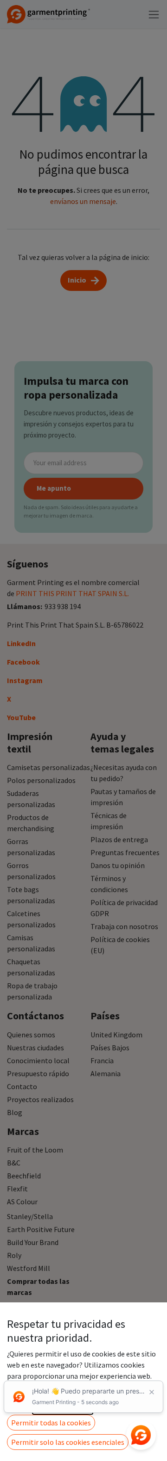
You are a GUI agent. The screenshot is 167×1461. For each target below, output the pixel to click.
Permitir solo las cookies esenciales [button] (67, 1442)
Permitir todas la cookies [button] (51, 1422)
